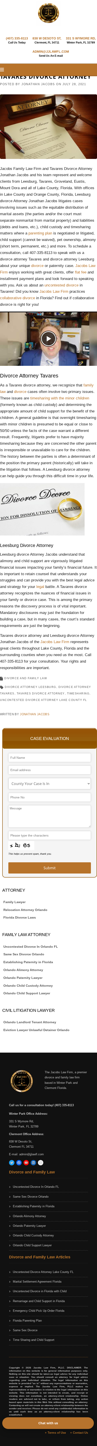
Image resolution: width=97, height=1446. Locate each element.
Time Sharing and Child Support (33, 1340)
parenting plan (40, 233)
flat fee (80, 272)
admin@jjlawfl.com (31, 1154)
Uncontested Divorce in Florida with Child (40, 1291)
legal (40, 587)
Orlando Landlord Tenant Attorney (29, 1022)
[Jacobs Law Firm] (48, 13)
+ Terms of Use (55, 1432)
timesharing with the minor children (59, 398)
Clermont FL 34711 (21, 1146)
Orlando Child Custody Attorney (28, 985)
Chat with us (48, 1423)
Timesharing (78, 693)
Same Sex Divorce (25, 1330)
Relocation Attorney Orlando (25, 910)
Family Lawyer (14, 902)
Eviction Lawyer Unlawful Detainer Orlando (36, 1030)
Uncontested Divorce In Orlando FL (30, 946)
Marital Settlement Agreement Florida (37, 1281)
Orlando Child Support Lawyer (26, 993)
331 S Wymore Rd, (21, 1121)
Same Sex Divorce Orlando (23, 954)
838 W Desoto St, (20, 1141)
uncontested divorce (61, 285)
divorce (38, 266)
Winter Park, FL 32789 (23, 1126)
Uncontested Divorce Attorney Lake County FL (43, 700)
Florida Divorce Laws (19, 917)
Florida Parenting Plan (27, 1320)
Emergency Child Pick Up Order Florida (38, 1310)
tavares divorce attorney (41, 693)
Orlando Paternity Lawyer (22, 978)
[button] (48, 339)
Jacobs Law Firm (53, 291)
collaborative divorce (17, 298)
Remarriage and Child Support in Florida (39, 1301)
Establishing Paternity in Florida (28, 962)
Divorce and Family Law (25, 678)
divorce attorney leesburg (30, 687)
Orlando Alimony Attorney (23, 970)
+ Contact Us (79, 1432)
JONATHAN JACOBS (38, 84)
